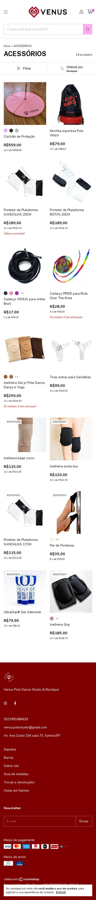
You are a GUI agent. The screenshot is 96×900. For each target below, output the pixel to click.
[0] (89, 12)
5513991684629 (16, 719)
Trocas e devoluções (19, 782)
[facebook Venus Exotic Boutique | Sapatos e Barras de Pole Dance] (15, 703)
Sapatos (10, 749)
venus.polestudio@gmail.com (25, 727)
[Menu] (6, 12)
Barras (9, 757)
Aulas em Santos (16, 790)
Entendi (61, 892)
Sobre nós (11, 766)
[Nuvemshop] (22, 880)
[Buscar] (87, 29)
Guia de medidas (16, 774)
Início (7, 46)
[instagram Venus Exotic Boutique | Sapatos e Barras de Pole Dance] (5, 703)
